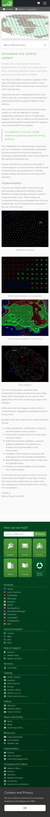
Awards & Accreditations (18, 784)
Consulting (12, 667)
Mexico (14, 693)
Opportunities (11, 748)
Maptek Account (14, 658)
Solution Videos (14, 708)
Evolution (11, 601)
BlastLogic (11, 598)
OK (25, 808)
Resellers (11, 774)
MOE (9, 642)
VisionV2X (11, 614)
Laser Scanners (14, 592)
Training (8, 673)
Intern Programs (14, 755)
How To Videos (14, 711)
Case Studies (13, 740)
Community (12, 781)
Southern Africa (14, 689)
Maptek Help (13, 655)
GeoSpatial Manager (16, 611)
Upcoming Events (15, 727)
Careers (10, 752)
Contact (9, 9)
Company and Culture (16, 764)
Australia (11, 680)
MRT (9, 624)
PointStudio (12, 595)
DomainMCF (12, 617)
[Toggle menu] (44, 3)
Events (19, 717)
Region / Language (27, 9)
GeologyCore (13, 608)
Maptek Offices (14, 768)
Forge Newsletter (15, 737)
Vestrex (10, 633)
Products (8, 585)
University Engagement (17, 759)
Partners (11, 771)
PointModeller (13, 620)
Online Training (13, 677)
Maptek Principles (15, 777)
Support (10, 652)
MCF (9, 639)
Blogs (9, 724)
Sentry (10, 604)
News (7, 717)
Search (41, 534)
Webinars (11, 705)
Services (8, 664)
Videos (7, 701)
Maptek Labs (13, 743)
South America (17, 696)
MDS (9, 636)
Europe (10, 686)
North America (13, 683)
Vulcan (10, 589)
